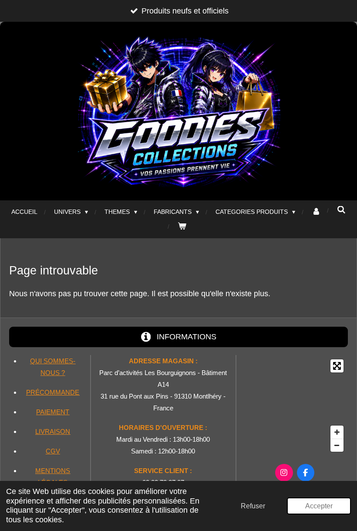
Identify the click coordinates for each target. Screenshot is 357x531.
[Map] (295, 405)
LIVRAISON (52, 431)
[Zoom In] (337, 432)
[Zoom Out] (337, 445)
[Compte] (316, 212)
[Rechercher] (341, 210)
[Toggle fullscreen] (337, 365)
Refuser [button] (253, 506)
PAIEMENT (52, 412)
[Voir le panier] (182, 226)
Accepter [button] (319, 506)
